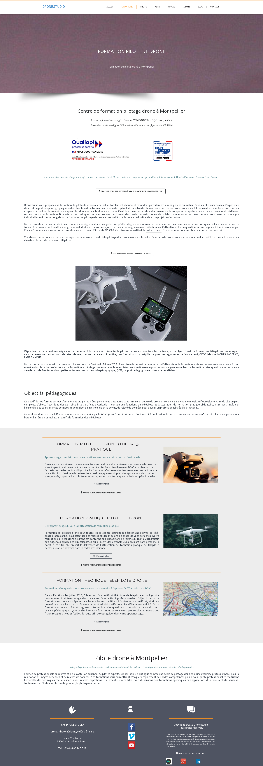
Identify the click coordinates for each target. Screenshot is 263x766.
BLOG (200, 6)
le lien (229, 237)
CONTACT (214, 6)
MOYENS (171, 6)
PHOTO (143, 6)
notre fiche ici (153, 230)
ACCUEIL (110, 6)
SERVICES (186, 6)
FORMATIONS (127, 6)
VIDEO (157, 6)
